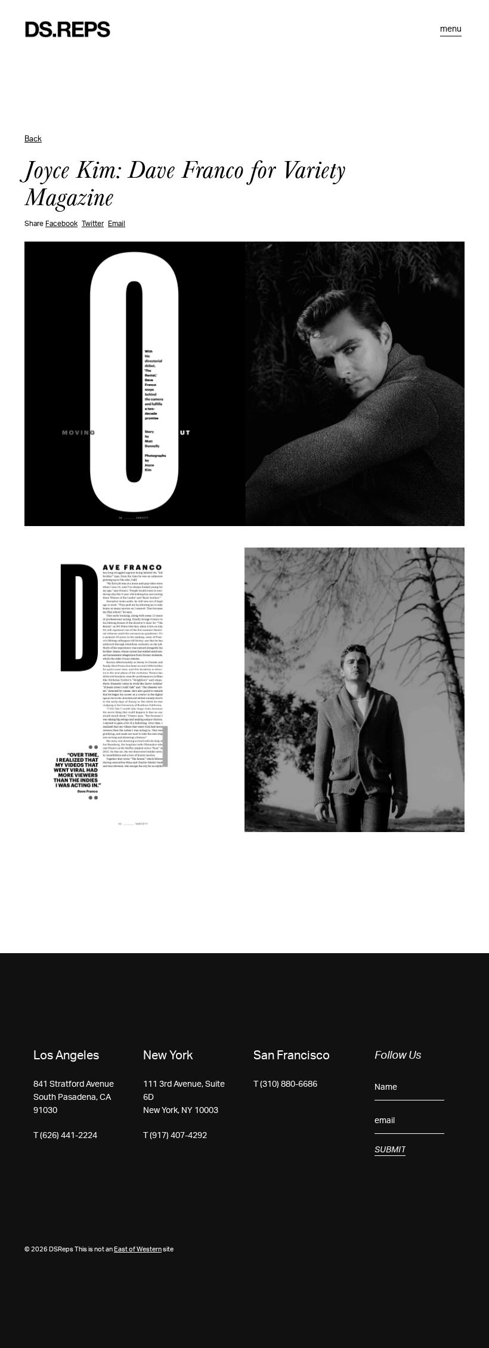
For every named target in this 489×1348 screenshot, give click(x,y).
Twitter (93, 223)
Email (116, 223)
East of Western (138, 1249)
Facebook (61, 223)
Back (33, 139)
